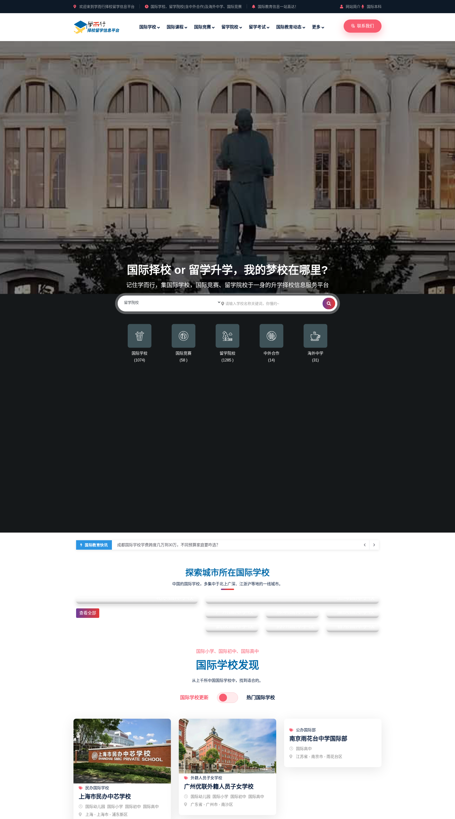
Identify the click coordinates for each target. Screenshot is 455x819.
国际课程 (175, 27)
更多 (316, 27)
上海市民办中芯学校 (105, 796)
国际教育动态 (288, 27)
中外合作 (271, 353)
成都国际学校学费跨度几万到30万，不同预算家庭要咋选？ (168, 545)
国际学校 (147, 27)
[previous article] (374, 545)
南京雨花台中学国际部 (318, 738)
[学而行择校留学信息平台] (96, 26)
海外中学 (315, 353)
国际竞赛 (202, 27)
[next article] (364, 545)
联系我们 (365, 26)
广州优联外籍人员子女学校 (219, 786)
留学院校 (229, 27)
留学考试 (257, 27)
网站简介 (353, 6)
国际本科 (374, 6)
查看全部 (87, 613)
